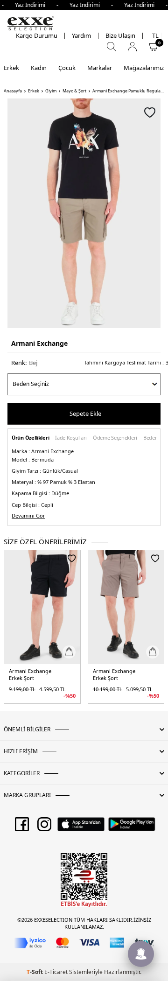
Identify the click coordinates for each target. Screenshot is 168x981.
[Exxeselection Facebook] (22, 827)
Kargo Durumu (36, 36)
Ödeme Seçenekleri (115, 438)
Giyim (50, 91)
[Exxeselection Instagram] (44, 827)
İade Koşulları (71, 438)
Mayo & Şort (74, 91)
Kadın (39, 67)
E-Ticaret (56, 972)
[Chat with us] (141, 954)
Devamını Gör (28, 515)
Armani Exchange (39, 343)
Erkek (11, 67)
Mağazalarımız (144, 67)
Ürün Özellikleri (30, 438)
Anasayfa (13, 91)
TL (155, 36)
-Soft (35, 972)
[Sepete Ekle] (69, 652)
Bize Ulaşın (120, 36)
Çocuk (67, 67)
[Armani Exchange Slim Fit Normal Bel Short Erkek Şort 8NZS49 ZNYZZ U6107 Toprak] (126, 607)
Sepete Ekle (85, 413)
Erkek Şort (21, 678)
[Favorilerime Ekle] (72, 558)
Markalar (99, 67)
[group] (84, 213)
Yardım (81, 36)
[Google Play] (131, 827)
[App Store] (81, 827)
